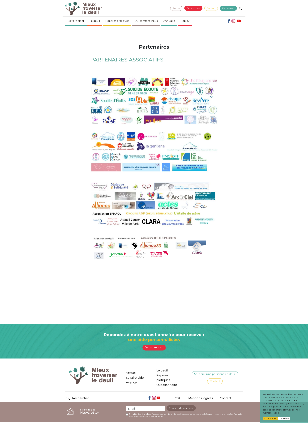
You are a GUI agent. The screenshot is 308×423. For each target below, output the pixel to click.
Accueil (131, 373)
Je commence (154, 347)
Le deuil (95, 20)
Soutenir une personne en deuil (215, 374)
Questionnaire (166, 385)
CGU (178, 398)
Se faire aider (76, 20)
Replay (184, 20)
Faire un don (193, 8)
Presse (176, 8)
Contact (211, 8)
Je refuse (284, 418)
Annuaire (169, 20)
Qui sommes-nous (146, 20)
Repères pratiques (117, 20)
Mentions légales (200, 398)
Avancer (132, 382)
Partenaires (228, 8)
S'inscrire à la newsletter (181, 408)
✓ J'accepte (270, 418)
